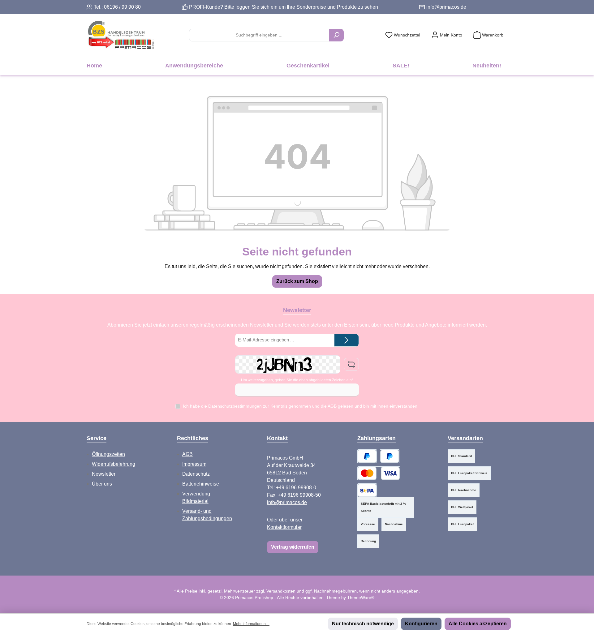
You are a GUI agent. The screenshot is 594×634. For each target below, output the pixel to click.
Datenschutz (196, 474)
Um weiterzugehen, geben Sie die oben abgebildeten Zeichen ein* (297, 380)
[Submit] (346, 340)
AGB (332, 406)
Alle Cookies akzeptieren (478, 623)
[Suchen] (336, 35)
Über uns (102, 483)
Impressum (194, 464)
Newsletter (103, 474)
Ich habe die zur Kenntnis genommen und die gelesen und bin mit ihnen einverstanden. (301, 406)
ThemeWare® (360, 597)
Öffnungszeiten (108, 454)
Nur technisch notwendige (363, 623)
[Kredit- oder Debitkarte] (378, 473)
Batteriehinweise (200, 483)
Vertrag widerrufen (292, 547)
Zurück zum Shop (297, 281)
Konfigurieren (421, 623)
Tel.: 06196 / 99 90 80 (117, 7)
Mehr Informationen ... (251, 624)
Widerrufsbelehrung (113, 464)
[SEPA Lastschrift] (367, 490)
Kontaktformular (284, 527)
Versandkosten (280, 591)
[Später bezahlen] (389, 456)
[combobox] (259, 35)
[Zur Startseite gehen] (121, 35)
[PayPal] (367, 456)
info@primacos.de (446, 7)
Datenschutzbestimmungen (235, 406)
